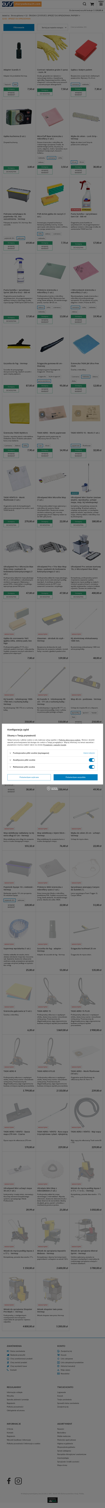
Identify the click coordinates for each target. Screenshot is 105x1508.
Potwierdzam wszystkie (75, 777)
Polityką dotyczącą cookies (70, 740)
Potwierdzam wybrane (29, 777)
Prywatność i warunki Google (54, 745)
